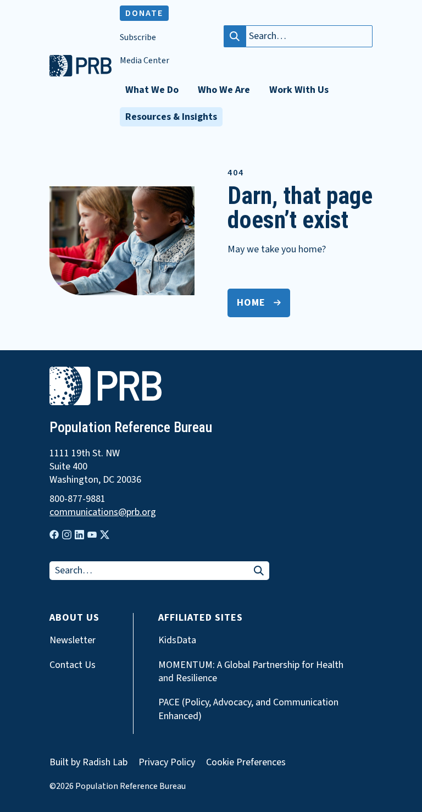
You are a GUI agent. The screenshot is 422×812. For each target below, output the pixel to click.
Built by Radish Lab (88, 762)
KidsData (177, 640)
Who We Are (224, 90)
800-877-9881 (77, 499)
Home (251, 303)
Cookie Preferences (246, 762)
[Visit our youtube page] (92, 535)
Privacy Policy (166, 762)
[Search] (235, 36)
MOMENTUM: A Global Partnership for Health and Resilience (250, 672)
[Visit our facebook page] (54, 534)
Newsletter (72, 640)
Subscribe (138, 37)
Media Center (144, 61)
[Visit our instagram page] (66, 534)
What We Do (152, 90)
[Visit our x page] (104, 534)
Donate (144, 13)
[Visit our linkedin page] (79, 534)
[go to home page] (80, 74)
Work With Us (299, 90)
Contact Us (72, 665)
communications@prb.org (102, 512)
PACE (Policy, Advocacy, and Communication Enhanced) (248, 709)
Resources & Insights (171, 117)
